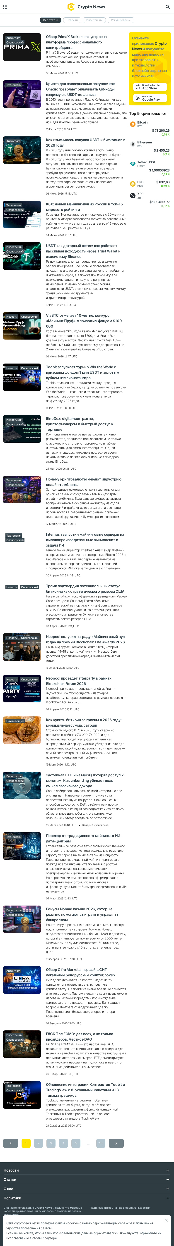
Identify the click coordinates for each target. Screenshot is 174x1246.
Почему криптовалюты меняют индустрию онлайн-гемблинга (83, 482)
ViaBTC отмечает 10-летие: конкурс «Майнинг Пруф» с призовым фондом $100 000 (84, 320)
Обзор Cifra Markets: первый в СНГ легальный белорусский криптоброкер (80, 972)
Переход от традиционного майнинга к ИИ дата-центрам (83, 838)
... (88, 1143)
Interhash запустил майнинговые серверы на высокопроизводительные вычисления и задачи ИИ (85, 539)
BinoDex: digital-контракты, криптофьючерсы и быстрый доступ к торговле (79, 424)
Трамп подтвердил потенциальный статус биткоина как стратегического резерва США (85, 589)
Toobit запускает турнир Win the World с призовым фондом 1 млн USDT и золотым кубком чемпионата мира (82, 372)
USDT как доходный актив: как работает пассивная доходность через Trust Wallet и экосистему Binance (83, 251)
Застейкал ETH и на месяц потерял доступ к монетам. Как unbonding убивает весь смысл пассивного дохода (84, 780)
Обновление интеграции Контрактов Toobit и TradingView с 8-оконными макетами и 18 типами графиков (85, 1090)
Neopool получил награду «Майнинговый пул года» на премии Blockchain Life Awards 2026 (85, 639)
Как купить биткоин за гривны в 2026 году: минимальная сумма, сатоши (84, 723)
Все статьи (50, 20)
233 (100, 1143)
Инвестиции (94, 20)
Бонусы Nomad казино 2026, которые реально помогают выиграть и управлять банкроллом (82, 914)
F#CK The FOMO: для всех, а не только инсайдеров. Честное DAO (79, 1037)
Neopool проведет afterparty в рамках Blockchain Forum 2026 (78, 681)
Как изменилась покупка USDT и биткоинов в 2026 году (85, 142)
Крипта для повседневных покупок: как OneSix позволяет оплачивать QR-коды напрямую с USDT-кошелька (80, 89)
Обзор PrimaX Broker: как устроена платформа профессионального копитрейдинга (76, 42)
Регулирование (121, 20)
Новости (72, 20)
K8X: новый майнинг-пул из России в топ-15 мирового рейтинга (84, 207)
